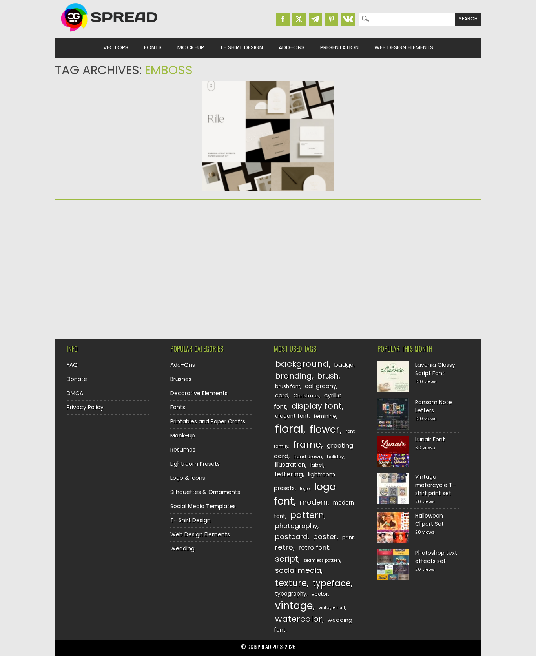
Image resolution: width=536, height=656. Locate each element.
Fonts (153, 47)
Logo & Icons (187, 478)
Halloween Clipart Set (429, 520)
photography (296, 525)
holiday (335, 457)
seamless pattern (322, 560)
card (281, 395)
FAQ (72, 365)
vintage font (332, 607)
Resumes (182, 450)
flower (325, 429)
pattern (307, 515)
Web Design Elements (403, 47)
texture (291, 582)
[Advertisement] (124, 266)
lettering (289, 474)
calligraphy (320, 386)
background (302, 364)
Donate (77, 379)
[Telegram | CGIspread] (315, 19)
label (316, 465)
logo (305, 488)
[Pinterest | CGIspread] (331, 19)
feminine (325, 416)
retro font (314, 547)
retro (284, 547)
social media (298, 570)
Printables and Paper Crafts (207, 421)
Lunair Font (430, 439)
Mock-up (190, 47)
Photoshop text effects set (436, 557)
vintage (294, 605)
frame (307, 444)
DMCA (75, 393)
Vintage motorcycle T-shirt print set (435, 485)
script (286, 559)
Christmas (306, 395)
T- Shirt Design (241, 47)
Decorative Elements (199, 393)
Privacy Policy (85, 407)
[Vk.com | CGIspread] (348, 19)
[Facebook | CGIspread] (283, 19)
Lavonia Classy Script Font (435, 369)
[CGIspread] (109, 33)
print (348, 537)
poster (325, 536)
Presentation (339, 47)
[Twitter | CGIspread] (299, 19)
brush (328, 376)
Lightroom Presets (195, 464)
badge (344, 365)
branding (293, 375)
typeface (332, 583)
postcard (291, 536)
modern (314, 502)
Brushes (180, 379)
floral (289, 429)
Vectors (115, 47)
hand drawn (308, 457)
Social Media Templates (203, 506)
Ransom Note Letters (433, 406)
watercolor (298, 619)
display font (317, 406)
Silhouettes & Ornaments (205, 492)
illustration (290, 465)
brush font (287, 386)
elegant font (292, 416)
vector (320, 593)
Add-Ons (291, 47)
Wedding (182, 548)
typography (290, 594)
